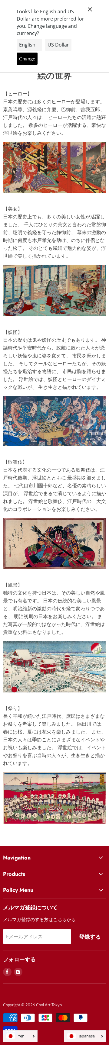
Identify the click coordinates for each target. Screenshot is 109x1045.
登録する (90, 936)
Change (27, 58)
